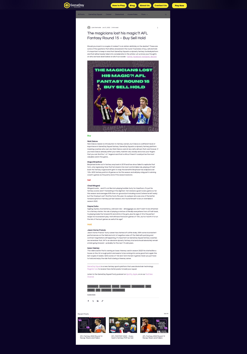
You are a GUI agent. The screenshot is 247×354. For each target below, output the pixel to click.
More (143, 14)
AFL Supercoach (118, 290)
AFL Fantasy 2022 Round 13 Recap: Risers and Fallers (154, 337)
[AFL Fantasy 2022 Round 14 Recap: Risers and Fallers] (92, 325)
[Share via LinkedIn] (98, 301)
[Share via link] (102, 301)
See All (166, 313)
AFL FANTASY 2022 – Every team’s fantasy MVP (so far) (122, 337)
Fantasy (115, 286)
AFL (98, 290)
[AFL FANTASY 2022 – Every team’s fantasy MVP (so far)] (123, 325)
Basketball (119, 14)
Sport (148, 286)
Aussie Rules (132, 14)
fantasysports (93, 286)
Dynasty (91, 290)
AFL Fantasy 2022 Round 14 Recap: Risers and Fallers (91, 337)
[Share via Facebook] (88, 301)
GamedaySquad (138, 286)
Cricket (108, 14)
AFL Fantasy (106, 290)
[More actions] (157, 27)
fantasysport (125, 286)
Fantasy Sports (105, 286)
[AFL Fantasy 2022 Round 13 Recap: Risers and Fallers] (154, 325)
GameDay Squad (95, 14)
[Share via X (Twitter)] (93, 301)
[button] (166, 14)
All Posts (81, 14)
